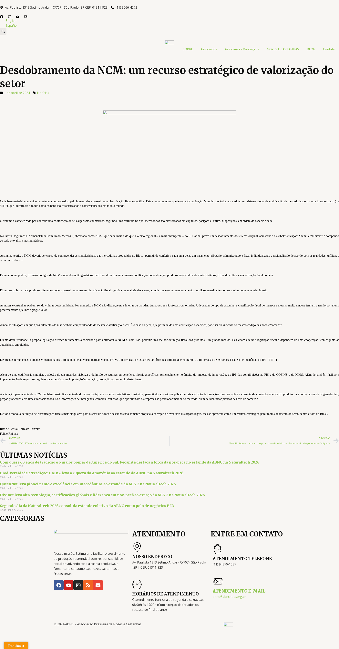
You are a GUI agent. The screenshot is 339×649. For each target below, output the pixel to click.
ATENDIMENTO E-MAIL (239, 591)
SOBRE (188, 49)
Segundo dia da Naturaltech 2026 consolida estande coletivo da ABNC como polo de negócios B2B (87, 506)
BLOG (311, 49)
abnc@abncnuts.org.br (229, 596)
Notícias (43, 93)
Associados (209, 49)
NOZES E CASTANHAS (283, 49)
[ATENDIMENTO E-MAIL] (217, 581)
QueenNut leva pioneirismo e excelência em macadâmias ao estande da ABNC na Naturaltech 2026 (88, 484)
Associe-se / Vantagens (242, 49)
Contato (329, 49)
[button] (3, 31)
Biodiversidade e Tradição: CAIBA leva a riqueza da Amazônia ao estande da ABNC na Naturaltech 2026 (91, 473)
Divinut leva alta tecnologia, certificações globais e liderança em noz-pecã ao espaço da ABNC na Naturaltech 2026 (102, 495)
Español (11, 25)
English (11, 20)
